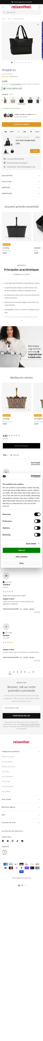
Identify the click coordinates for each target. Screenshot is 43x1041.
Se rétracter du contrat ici (12, 831)
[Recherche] (4, 12)
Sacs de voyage (7, 761)
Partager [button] (31, 609)
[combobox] (21, 12)
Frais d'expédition (16, 84)
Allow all (21, 550)
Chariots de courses (8, 766)
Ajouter (35, 151)
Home (3, 19)
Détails (38, 137)
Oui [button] (21, 609)
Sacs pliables (6, 791)
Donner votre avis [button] (21, 446)
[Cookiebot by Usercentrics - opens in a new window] (30, 476)
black (9, 19)
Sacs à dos (5, 771)
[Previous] (2, 100)
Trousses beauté (7, 786)
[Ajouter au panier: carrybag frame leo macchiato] (28, 409)
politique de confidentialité (30, 724)
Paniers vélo (6, 781)
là (27, 167)
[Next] (40, 100)
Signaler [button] (25, 609)
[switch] (37, 521)
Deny (21, 563)
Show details (31, 544)
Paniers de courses (8, 756)
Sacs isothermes (7, 776)
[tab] (11, 62)
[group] (21, 435)
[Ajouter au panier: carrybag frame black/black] (28, 238)
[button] (2, 7)
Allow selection (21, 557)
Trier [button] (5, 455)
